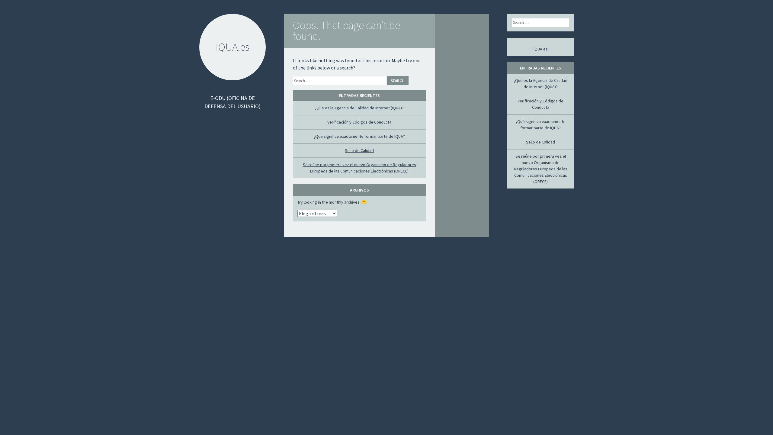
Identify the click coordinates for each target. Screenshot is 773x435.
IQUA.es (541, 49)
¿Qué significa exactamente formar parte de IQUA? (359, 136)
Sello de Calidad (359, 150)
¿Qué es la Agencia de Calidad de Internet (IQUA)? (359, 108)
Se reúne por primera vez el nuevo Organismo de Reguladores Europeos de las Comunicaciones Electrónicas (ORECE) (540, 168)
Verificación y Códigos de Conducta (359, 122)
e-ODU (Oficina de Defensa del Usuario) (232, 102)
